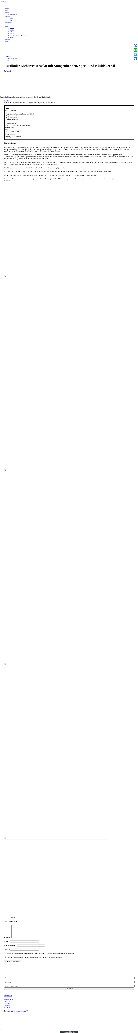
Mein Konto (12, 37)
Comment (7, 938)
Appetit (8, 71)
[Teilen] (135, 58)
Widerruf (11, 33)
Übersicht (7, 8)
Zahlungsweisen (13, 31)
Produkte (12, 28)
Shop (6, 26)
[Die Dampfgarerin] (6, 2)
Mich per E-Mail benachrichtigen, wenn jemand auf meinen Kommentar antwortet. (34, 957)
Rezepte (7, 12)
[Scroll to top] (1, 1027)
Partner (6, 41)
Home (6, 101)
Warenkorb (12, 29)
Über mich (7, 39)
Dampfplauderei (8, 22)
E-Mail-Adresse (10, 945)
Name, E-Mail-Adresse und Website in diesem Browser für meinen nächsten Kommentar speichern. (41, 953)
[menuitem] (71, 8)
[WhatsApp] (135, 50)
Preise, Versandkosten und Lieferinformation (19, 35)
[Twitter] (135, 54)
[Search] (10, 1030)
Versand (7, 1001)
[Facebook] (135, 46)
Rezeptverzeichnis (13, 14)
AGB (6, 998)
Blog (6, 10)
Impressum (8, 996)
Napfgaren (7, 16)
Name (7, 941)
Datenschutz (8, 999)
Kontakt (7, 1007)
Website (7, 949)
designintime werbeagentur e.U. (17, 1011)
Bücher (6, 24)
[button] (6, 45)
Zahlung (7, 1003)
